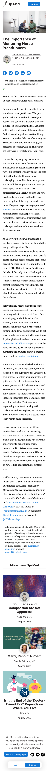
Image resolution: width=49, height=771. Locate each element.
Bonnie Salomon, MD (24, 661)
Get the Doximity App (16, 754)
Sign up (32, 765)
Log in (16, 765)
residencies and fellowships (16, 343)
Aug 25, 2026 (17, 665)
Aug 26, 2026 (17, 621)
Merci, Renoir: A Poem (24, 656)
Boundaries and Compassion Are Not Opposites (24, 608)
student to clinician (28, 356)
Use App (34, 4)
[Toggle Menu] (44, 4)
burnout (7, 209)
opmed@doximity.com (16, 552)
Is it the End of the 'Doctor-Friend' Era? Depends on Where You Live (24, 704)
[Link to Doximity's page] (24, 693)
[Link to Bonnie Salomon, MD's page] (24, 648)
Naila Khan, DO (24, 617)
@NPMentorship (11, 519)
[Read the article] (24, 586)
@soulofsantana (11, 515)
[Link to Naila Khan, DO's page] (24, 597)
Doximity (24, 713)
